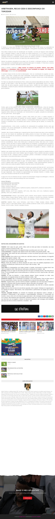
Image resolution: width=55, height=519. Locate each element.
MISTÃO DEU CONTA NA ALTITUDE (15, 373)
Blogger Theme (22, 516)
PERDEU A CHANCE (12, 362)
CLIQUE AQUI (27, 498)
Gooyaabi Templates (36, 516)
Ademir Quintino (5, 14)
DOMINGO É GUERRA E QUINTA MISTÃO (27, 331)
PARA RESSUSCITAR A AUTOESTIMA (8, 331)
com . (20, 71)
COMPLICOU (39, 331)
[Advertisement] (11, 417)
